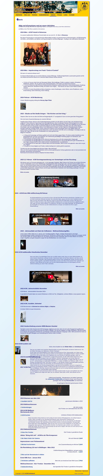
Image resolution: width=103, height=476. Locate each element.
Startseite (19, 15)
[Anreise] (23, 109)
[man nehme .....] (26, 432)
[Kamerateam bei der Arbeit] (30, 438)
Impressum (85, 470)
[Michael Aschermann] (27, 444)
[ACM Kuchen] (25, 415)
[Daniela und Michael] (24, 340)
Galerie (53, 15)
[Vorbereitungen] (26, 407)
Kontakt (71, 15)
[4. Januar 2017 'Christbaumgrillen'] (44, 395)
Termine (34, 15)
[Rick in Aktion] (32, 454)
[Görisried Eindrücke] (23, 322)
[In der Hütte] (23, 249)
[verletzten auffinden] (27, 460)
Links (65, 15)
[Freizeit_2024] (35, 66)
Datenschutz (78, 470)
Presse (59, 15)
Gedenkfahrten (44, 15)
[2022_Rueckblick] (24, 300)
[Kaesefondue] (26, 467)
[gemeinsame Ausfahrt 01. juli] (26, 401)
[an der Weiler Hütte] (17, 354)
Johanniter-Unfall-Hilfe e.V (56, 379)
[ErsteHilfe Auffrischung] (23, 364)
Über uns (27, 15)
